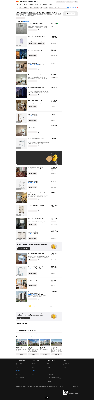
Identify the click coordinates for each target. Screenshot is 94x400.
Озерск (29, 101)
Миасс (29, 280)
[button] (54, 2)
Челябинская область (31, 140)
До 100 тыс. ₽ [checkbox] (40, 159)
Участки (48, 367)
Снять (33, 374)
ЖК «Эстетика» (30, 233)
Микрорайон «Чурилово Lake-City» (33, 64)
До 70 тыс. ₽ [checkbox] (33, 159)
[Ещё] (24, 18)
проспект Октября (33, 280)
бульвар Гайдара (33, 194)
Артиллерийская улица (35, 267)
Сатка (33, 367)
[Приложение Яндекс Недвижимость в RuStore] (77, 393)
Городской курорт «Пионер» (32, 141)
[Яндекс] (76, 398)
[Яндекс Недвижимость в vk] (74, 386)
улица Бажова (33, 127)
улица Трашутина (34, 63)
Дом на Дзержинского (31, 182)
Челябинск (29, 63)
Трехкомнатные (65, 361)
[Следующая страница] (50, 306)
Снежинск (29, 181)
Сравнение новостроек (20, 377)
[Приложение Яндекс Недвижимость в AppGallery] (75, 393)
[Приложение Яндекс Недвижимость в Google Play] (73, 393)
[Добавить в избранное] (38, 30)
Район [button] (68, 7)
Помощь (57, 386)
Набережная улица (34, 101)
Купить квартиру (50, 374)
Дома (48, 363)
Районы (17, 378)
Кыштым (36, 140)
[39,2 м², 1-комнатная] (22, 297)
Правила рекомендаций (51, 386)
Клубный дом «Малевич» (32, 268)
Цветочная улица (33, 114)
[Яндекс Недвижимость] (21, 1)
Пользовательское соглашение (41, 386)
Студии (64, 367)
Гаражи (48, 361)
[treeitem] (19, 4)
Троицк (33, 361)
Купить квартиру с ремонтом (52, 380)
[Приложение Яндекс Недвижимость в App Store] (72, 393)
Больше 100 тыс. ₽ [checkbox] (21, 162)
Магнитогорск (30, 293)
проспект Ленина (35, 293)
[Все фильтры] (17, 8)
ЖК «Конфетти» (30, 38)
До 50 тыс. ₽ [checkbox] (27, 159)
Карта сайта (61, 386)
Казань (17, 367)
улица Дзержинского (34, 181)
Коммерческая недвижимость (52, 364)
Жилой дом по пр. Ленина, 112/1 (33, 294)
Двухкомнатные (65, 364)
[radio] (32, 306)
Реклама (24, 386)
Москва (17, 361)
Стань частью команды (31, 386)
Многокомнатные (66, 363)
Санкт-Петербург (19, 363)
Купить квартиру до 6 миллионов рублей (54, 378)
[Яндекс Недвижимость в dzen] (75, 386)
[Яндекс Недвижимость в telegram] (77, 386)
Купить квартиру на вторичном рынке (53, 377)
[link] (76, 2)
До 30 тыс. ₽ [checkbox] (20, 159)
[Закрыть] (77, 7)
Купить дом (49, 381)
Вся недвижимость (19, 386)
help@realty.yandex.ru (35, 392)
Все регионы (18, 374)
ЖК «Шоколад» (30, 115)
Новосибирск (18, 364)
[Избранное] (52, 2)
